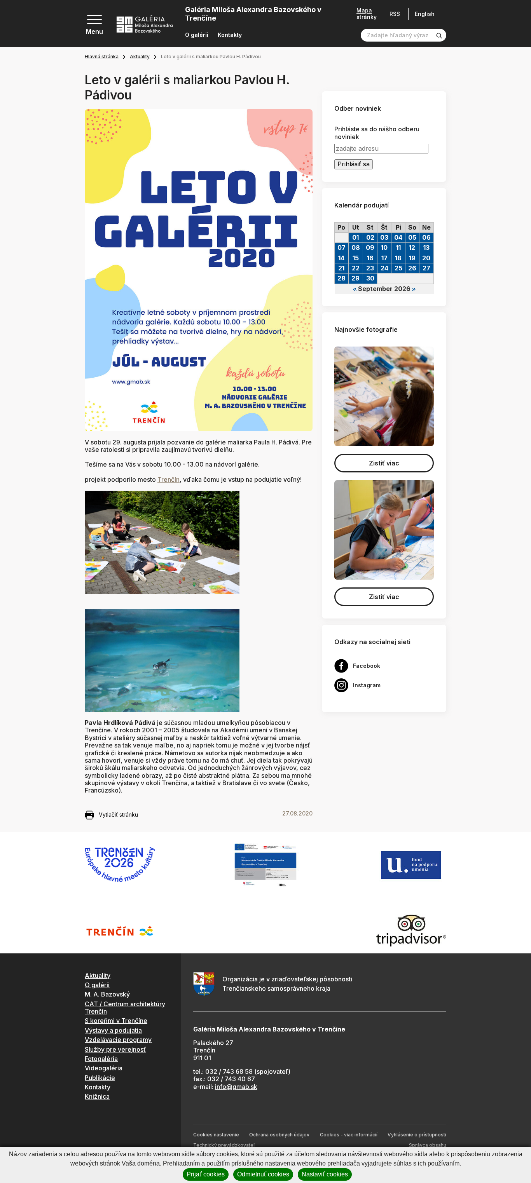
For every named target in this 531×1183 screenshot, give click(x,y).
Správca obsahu (427, 1145)
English (425, 14)
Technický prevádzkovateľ (224, 1145)
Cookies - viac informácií (348, 1135)
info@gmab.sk (236, 1087)
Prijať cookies (206, 1174)
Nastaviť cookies (325, 1174)
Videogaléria (103, 1068)
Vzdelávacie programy (118, 1040)
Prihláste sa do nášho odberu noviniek (376, 132)
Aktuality (140, 56)
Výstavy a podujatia (113, 1030)
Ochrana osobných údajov (279, 1135)
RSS (395, 13)
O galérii (196, 35)
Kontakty (230, 35)
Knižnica (97, 1096)
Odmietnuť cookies (263, 1174)
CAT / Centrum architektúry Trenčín (125, 1007)
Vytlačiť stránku (118, 814)
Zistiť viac (384, 463)
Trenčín (168, 479)
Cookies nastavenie (216, 1135)
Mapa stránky (366, 13)
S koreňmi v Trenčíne (116, 1020)
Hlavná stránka (102, 56)
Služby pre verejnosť (115, 1049)
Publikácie (100, 1078)
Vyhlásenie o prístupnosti (417, 1135)
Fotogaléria (101, 1059)
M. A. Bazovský (107, 994)
